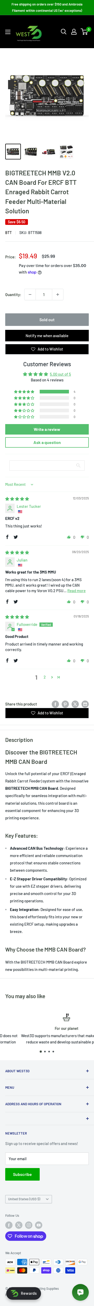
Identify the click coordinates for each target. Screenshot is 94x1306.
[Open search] (64, 32)
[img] (17, 498)
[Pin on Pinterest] (65, 704)
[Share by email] (85, 704)
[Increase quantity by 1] (57, 294)
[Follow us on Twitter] (18, 1225)
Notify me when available (47, 335)
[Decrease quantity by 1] (30, 294)
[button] (24, 391)
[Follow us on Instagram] (28, 1225)
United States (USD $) (24, 1199)
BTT (8, 232)
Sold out (47, 319)
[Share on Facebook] (55, 704)
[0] (84, 32)
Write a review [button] (47, 429)
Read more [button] (76, 590)
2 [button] (45, 677)
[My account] (74, 32)
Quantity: (13, 294)
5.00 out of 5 (60, 374)
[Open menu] (7, 32)
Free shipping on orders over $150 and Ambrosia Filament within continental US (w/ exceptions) (47, 7)
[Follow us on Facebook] (9, 1225)
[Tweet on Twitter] (75, 704)
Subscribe (22, 1174)
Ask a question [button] (47, 442)
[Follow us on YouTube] (38, 1225)
